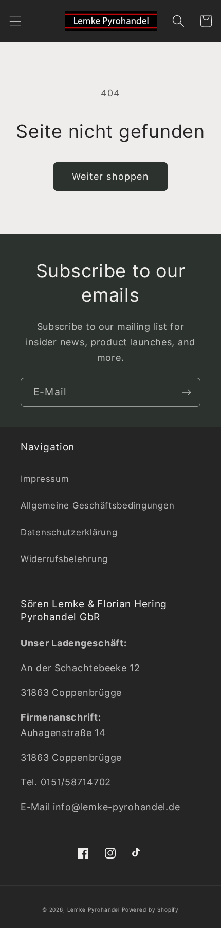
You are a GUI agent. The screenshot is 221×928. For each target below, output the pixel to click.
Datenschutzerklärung (69, 532)
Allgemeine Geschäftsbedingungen (97, 505)
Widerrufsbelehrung (64, 559)
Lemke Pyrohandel (93, 909)
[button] (15, 21)
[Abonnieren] (186, 392)
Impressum (45, 479)
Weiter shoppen (110, 176)
